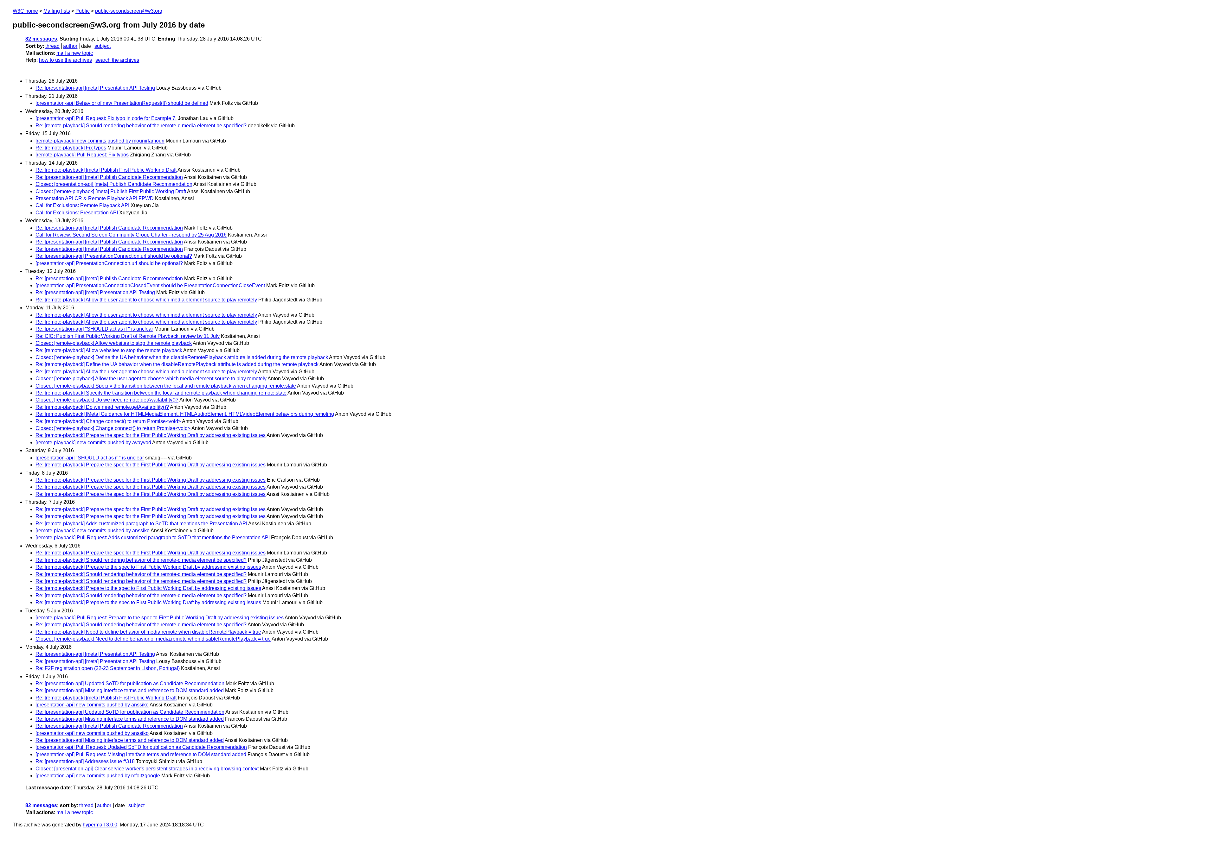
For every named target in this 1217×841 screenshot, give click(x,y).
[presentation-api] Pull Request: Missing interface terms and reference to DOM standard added (140, 754)
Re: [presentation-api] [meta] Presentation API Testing (95, 88)
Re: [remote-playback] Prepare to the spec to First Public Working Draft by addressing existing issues (148, 567)
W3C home (25, 11)
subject (102, 46)
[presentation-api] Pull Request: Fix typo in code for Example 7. (106, 118)
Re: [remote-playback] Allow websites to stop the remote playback (108, 350)
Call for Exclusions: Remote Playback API (82, 205)
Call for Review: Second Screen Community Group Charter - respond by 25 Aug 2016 (131, 234)
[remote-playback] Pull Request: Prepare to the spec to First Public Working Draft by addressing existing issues (159, 617)
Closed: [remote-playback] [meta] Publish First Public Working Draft (110, 191)
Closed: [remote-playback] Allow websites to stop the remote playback (113, 343)
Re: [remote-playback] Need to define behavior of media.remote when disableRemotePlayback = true (148, 632)
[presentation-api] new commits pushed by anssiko (92, 704)
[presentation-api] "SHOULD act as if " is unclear (89, 457)
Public (82, 11)
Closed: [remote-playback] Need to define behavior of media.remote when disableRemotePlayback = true (153, 639)
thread (52, 46)
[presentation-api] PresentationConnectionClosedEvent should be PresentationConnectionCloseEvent (150, 285)
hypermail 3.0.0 (100, 824)
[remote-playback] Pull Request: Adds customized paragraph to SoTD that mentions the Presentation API (152, 537)
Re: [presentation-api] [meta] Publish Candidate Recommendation (109, 177)
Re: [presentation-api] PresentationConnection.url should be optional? (113, 256)
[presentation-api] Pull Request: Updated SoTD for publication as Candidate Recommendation (141, 747)
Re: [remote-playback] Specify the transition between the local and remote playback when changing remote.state (161, 392)
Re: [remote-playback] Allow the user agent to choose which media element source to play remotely (146, 299)
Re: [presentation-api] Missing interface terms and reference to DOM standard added (129, 690)
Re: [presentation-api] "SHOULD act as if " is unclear (94, 329)
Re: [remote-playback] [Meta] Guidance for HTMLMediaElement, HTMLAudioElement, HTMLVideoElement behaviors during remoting (184, 414)
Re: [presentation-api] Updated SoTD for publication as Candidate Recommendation (129, 683)
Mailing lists (56, 11)
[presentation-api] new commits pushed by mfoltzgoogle (97, 775)
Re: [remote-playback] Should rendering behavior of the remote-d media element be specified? (141, 125)
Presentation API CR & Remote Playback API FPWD (94, 198)
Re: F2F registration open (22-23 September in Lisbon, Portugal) (107, 668)
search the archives (117, 60)
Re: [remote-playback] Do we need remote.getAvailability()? (102, 407)
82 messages (41, 38)
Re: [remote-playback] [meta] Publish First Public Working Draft (106, 170)
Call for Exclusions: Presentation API (76, 212)
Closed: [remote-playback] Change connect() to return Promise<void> (112, 428)
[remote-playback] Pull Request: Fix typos (82, 154)
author (70, 46)
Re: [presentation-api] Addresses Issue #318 (85, 761)
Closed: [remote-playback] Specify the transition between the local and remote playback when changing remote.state (165, 386)
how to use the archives (65, 60)
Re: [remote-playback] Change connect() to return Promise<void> (108, 421)
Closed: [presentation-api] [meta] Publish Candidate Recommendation (113, 184)
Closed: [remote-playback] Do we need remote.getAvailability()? (106, 399)
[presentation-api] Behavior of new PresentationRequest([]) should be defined (121, 103)
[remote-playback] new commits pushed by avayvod (93, 442)
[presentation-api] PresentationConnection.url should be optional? (109, 263)
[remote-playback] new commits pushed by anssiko (92, 530)
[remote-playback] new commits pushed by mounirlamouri (99, 140)
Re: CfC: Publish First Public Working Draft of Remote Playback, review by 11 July (127, 336)
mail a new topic (74, 53)
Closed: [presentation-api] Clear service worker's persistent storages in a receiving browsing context (147, 768)
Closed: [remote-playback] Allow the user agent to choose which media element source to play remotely (151, 378)
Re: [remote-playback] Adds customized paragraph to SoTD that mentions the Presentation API (141, 523)
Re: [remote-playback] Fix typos (70, 147)
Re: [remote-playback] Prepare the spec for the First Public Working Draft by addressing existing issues (150, 435)
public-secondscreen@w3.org (128, 11)
